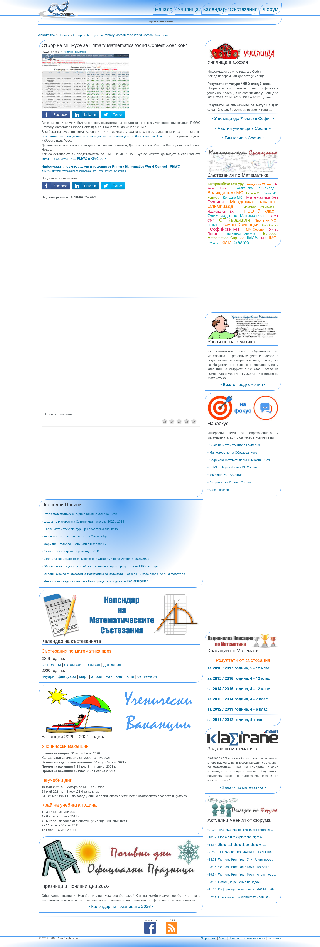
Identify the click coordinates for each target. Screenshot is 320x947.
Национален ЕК (220, 211)
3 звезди (179, 420)
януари (48, 676)
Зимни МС (270, 193)
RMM (226, 242)
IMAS (252, 237)
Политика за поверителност (247, 938)
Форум (270, 9)
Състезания (244, 9)
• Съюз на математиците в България (233, 444)
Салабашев (270, 225)
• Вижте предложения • (242, 384)
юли (130, 676)
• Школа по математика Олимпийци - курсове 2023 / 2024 (83, 521)
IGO (242, 238)
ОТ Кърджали (234, 219)
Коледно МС (232, 197)
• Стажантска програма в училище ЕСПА (71, 551)
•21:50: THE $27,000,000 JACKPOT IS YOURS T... (242, 852)
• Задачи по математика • (243, 787)
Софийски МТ (225, 228)
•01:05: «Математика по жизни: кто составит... (240, 829)
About (222, 938)
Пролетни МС (265, 220)
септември (51, 664)
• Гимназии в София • (243, 137)
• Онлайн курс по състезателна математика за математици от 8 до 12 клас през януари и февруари (113, 573)
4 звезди (186, 420)
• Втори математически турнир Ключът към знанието (79, 513)
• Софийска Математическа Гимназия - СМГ (239, 460)
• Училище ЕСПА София (225, 474)
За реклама (208, 938)
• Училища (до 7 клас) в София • (243, 118)
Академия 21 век (259, 184)
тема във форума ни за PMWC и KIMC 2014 (74, 158)
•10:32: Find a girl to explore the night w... (236, 837)
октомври (72, 664)
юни (119, 676)
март (83, 676)
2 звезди (171, 420)
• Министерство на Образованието (232, 452)
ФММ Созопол (255, 229)
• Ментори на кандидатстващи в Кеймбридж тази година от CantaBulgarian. (95, 581)
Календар (214, 9)
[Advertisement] (121, 247)
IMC (263, 238)
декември (112, 664)
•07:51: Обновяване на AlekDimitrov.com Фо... (239, 897)
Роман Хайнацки (240, 224)
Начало (163, 9)
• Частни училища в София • (243, 128)
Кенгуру (213, 197)
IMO (273, 237)
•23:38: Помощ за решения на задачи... (235, 882)
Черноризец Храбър (239, 233)
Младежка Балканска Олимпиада (242, 203)
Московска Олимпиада (259, 207)
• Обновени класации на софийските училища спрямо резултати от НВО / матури (100, 566)
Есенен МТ (253, 193)
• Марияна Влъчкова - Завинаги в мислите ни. (74, 544)
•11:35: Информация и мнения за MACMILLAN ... (242, 889)
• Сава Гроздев (218, 489)
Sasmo (241, 242)
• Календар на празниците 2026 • (121, 906)
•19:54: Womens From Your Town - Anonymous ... (242, 874)
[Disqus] (121, 353)
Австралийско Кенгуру (225, 183)
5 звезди (193, 420)
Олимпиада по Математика (235, 215)
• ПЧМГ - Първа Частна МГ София (232, 467)
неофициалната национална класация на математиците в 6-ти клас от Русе (103, 136)
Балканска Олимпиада (255, 187)
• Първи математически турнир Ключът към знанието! (80, 528)
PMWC (212, 242)
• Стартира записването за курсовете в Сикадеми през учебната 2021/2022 (95, 558)
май (109, 676)
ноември (92, 664)
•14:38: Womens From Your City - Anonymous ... (241, 859)
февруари (67, 676)
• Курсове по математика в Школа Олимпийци (75, 536)
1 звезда (164, 420)
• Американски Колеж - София (229, 482)
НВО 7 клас (259, 210)
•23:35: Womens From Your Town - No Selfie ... (240, 867)
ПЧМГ (212, 224)
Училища (188, 9)
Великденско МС (225, 192)
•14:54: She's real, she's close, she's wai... (236, 844)
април (96, 676)
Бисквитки (274, 938)
